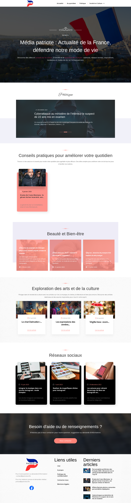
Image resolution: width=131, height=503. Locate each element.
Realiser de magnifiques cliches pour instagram (65, 389)
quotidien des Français (73, 58)
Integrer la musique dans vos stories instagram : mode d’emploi (30, 390)
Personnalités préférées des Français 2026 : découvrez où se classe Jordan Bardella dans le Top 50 (103, 471)
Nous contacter (65, 441)
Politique (83, 3)
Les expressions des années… (65, 323)
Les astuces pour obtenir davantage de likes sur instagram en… (97, 390)
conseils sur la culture (43, 58)
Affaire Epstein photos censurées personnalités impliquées (103, 488)
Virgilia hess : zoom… (99, 322)
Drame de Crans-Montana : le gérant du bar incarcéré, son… (32, 196)
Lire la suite (31, 330)
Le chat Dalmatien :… (32, 322)
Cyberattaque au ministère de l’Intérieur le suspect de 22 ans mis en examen (102, 497)
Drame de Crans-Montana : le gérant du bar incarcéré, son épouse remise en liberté (102, 481)
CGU (58, 466)
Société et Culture (95, 3)
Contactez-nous (62, 480)
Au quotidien (71, 3)
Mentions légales (63, 484)
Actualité (60, 3)
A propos (60, 470)
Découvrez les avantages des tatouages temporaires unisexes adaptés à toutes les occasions (32, 251)
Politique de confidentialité (62, 475)
